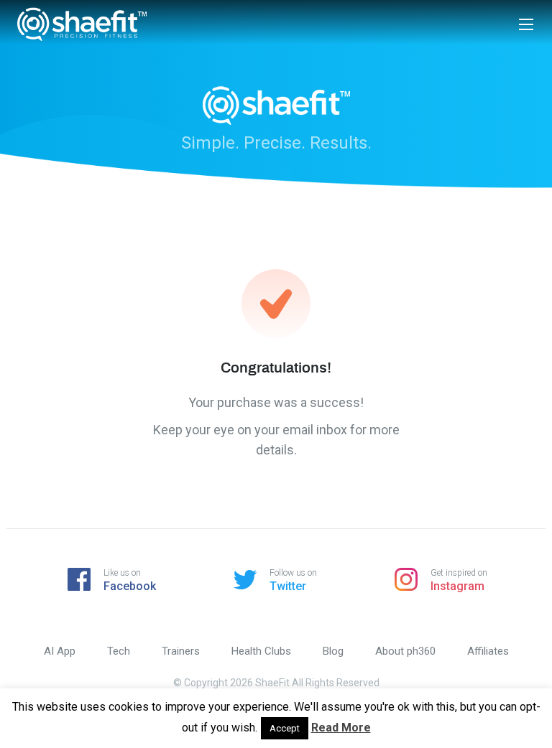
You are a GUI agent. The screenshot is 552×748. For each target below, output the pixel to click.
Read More (341, 727)
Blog (333, 651)
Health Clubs (261, 651)
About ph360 (405, 651)
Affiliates (488, 651)
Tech (118, 651)
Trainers (181, 651)
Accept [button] (285, 728)
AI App (59, 651)
